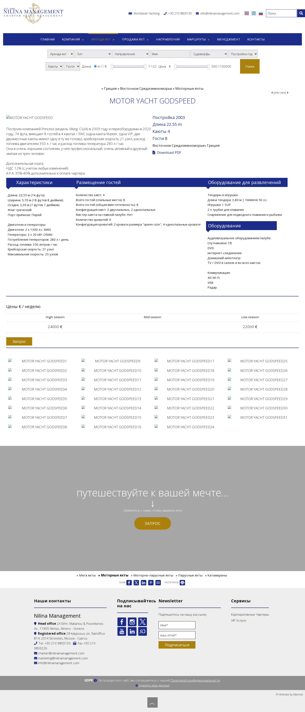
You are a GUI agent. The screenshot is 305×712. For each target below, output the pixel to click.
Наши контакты (52, 601)
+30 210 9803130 (180, 13)
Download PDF (168, 152)
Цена (162, 66)
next (283, 93)
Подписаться (177, 644)
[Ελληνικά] (254, 13)
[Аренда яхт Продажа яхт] (61, 54)
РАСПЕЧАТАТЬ (172, 582)
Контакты (256, 39)
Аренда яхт (101, 39)
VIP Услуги (238, 620)
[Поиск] (301, 13)
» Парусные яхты (189, 575)
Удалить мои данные (154, 685)
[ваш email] (177, 636)
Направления (168, 39)
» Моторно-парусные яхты (152, 575)
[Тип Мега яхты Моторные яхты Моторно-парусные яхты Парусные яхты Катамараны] (92, 54)
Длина (86, 66)
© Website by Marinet (289, 694)
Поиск (249, 66)
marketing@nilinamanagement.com (62, 658)
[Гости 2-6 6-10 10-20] (72, 66)
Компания (71, 39)
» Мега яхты (86, 575)
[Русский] (261, 13)
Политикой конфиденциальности (195, 680)
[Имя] (177, 626)
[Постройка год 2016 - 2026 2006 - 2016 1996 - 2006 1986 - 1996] (242, 54)
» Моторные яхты (113, 575)
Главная (47, 39)
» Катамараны (216, 575)
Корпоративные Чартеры (250, 614)
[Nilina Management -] (33, 13)
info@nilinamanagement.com (219, 13)
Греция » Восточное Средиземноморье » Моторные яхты (154, 88)
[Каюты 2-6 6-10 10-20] (54, 66)
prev (276, 93)
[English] (247, 13)
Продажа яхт (134, 39)
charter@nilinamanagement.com (60, 653)
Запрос (153, 523)
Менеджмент (228, 39)
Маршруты (197, 39)
